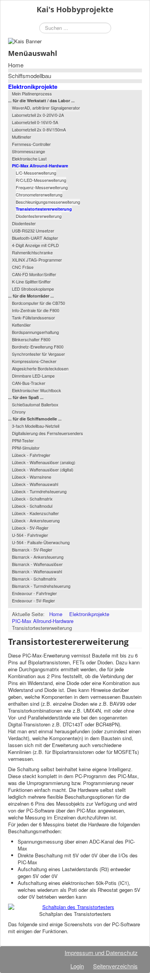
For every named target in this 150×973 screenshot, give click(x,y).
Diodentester (24, 223)
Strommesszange (28, 151)
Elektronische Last (29, 158)
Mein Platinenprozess (32, 93)
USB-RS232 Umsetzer (33, 230)
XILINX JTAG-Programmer (37, 260)
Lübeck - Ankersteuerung (36, 520)
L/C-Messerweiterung (36, 173)
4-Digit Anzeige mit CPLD (35, 245)
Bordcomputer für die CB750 (38, 303)
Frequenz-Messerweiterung (42, 187)
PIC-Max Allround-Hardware (40, 165)
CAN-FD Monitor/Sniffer (34, 274)
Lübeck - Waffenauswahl (35, 484)
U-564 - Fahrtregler (30, 535)
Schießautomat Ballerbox (35, 404)
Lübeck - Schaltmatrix (32, 498)
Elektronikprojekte (32, 86)
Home (15, 65)
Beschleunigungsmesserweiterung (48, 202)
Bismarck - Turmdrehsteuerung (41, 586)
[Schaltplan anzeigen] (75, 907)
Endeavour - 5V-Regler (33, 600)
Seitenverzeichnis (115, 966)
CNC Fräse (22, 267)
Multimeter (21, 137)
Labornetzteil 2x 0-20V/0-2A (38, 115)
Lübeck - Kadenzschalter (35, 513)
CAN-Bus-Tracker (28, 383)
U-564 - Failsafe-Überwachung (41, 542)
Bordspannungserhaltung (35, 332)
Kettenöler (21, 325)
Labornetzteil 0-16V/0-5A (35, 122)
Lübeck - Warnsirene (31, 477)
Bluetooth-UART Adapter (35, 238)
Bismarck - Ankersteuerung (37, 557)
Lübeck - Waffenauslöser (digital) (42, 469)
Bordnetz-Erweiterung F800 (37, 346)
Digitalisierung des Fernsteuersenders (47, 433)
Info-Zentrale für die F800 (35, 310)
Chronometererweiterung (39, 194)
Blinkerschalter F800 (31, 339)
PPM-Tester (23, 440)
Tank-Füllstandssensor (33, 317)
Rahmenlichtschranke (32, 252)
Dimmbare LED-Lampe (33, 376)
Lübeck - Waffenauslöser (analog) (43, 462)
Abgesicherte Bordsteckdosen (40, 368)
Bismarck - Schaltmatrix (34, 579)
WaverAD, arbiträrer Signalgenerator (46, 108)
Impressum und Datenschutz (101, 952)
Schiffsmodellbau (29, 75)
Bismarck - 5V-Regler (32, 549)
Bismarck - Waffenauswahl (37, 571)
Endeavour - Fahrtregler (34, 593)
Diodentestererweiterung (39, 216)
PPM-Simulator (26, 448)
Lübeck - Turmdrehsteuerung (39, 491)
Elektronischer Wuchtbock (36, 390)
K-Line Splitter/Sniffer (31, 281)
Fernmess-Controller (31, 144)
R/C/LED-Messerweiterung (41, 180)
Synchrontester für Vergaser (38, 354)
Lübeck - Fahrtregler (31, 455)
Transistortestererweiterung (44, 209)
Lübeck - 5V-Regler (30, 528)
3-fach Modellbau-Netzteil (35, 426)
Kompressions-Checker (34, 361)
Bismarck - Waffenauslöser (37, 564)
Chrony (19, 412)
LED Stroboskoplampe (33, 289)
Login (77, 966)
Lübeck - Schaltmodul (32, 506)
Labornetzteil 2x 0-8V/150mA (39, 129)
